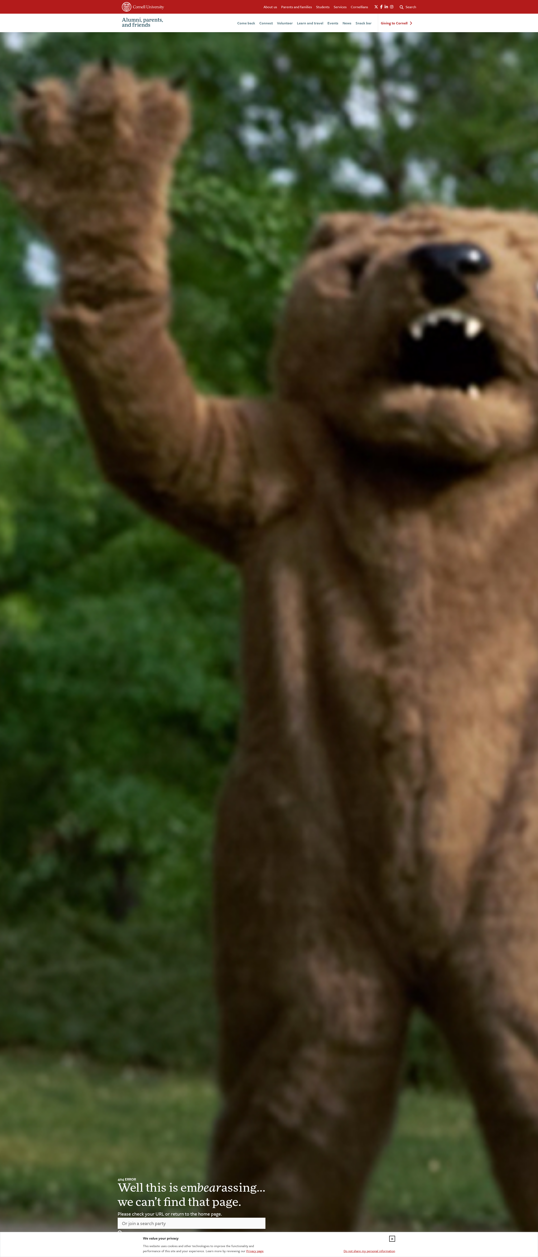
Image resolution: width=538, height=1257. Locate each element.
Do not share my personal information (369, 1251)
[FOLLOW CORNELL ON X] (376, 7)
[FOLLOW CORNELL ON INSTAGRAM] (391, 7)
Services (340, 6)
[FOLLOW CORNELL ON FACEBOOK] (381, 7)
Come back (246, 23)
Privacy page (255, 1251)
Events (332, 23)
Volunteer (285, 23)
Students (323, 6)
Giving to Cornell (394, 23)
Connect (266, 23)
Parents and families (296, 6)
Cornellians (359, 6)
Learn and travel (310, 23)
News (347, 23)
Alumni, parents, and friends (142, 23)
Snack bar (364, 23)
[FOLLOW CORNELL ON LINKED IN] (386, 7)
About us (270, 6)
